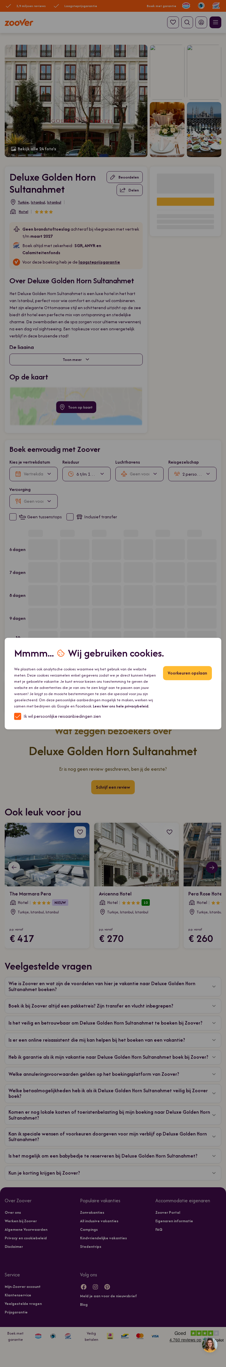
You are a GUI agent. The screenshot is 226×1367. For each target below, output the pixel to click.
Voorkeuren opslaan (187, 673)
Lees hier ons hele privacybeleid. (121, 706)
